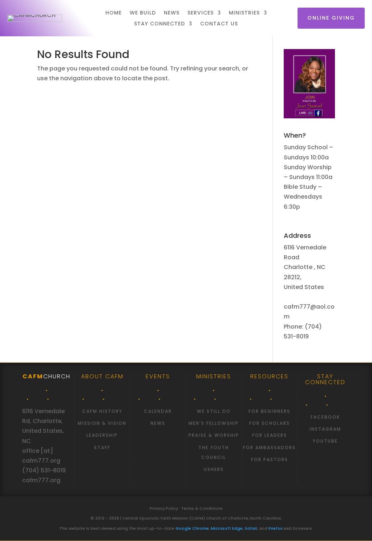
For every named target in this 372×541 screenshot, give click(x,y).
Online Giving (331, 17)
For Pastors (269, 459)
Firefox (275, 528)
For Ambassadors (269, 447)
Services (200, 13)
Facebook (325, 417)
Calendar (158, 411)
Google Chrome (192, 528)
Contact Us (219, 24)
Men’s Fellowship (214, 423)
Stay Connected (159, 24)
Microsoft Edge (227, 528)
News (171, 13)
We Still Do (214, 411)
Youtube (325, 441)
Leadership (102, 435)
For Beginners (269, 411)
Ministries (244, 13)
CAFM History (102, 411)
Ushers (214, 469)
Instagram (325, 429)
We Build (143, 13)
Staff (102, 447)
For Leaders (269, 435)
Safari (250, 528)
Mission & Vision (102, 423)
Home (113, 13)
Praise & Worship (214, 435)
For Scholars (269, 423)
